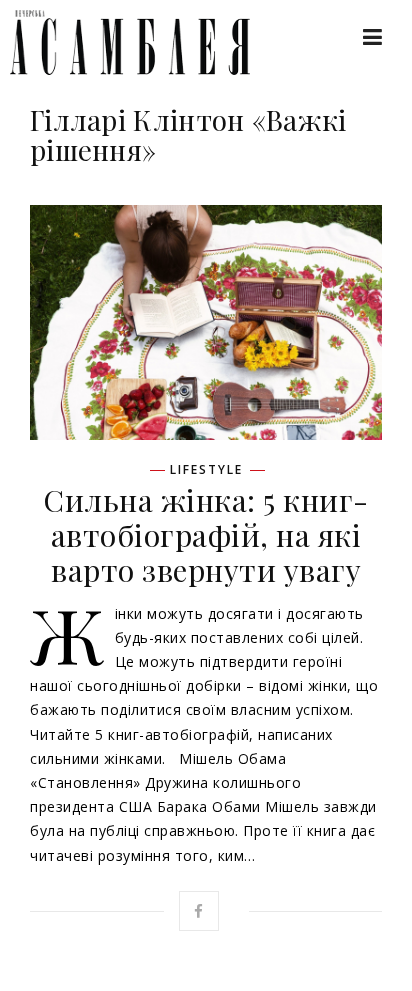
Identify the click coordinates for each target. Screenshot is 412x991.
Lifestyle (206, 470)
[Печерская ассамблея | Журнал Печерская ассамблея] (120, 42)
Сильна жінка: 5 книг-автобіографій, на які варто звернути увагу (206, 535)
